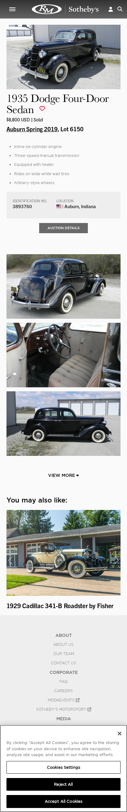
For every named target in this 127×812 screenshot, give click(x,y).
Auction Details (63, 228)
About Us (63, 644)
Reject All (63, 784)
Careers (63, 691)
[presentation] (10, 560)
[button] (111, 9)
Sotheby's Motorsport (62, 709)
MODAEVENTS (62, 700)
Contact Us (63, 663)
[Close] (119, 733)
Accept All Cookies (63, 801)
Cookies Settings (63, 767)
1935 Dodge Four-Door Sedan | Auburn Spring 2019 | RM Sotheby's (65, 9)
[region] (63, 768)
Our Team (63, 654)
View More (62, 475)
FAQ (63, 681)
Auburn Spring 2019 (32, 129)
